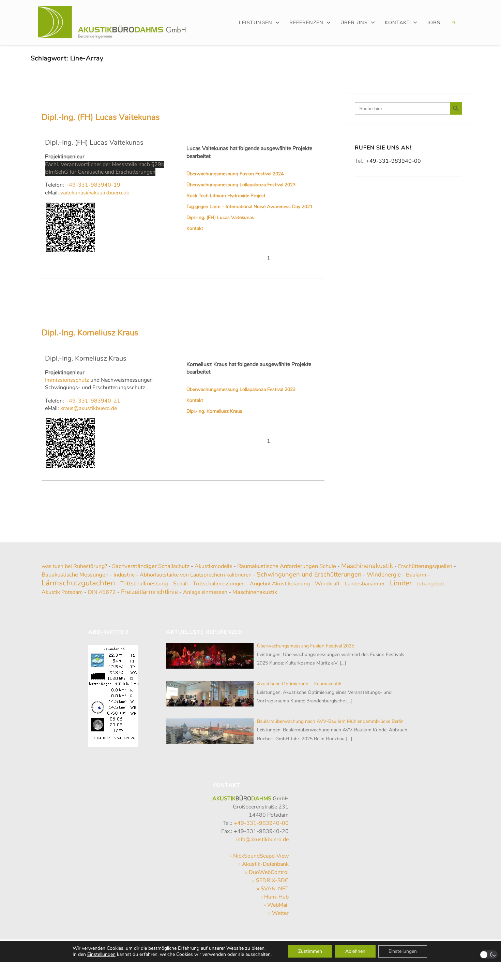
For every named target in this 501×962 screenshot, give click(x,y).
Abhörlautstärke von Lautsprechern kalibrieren (196, 575)
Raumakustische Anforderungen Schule (286, 566)
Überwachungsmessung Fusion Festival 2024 (235, 174)
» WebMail (276, 905)
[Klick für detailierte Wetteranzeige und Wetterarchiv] (113, 694)
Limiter (401, 583)
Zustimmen (310, 951)
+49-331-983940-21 (92, 401)
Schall (180, 583)
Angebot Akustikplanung (280, 583)
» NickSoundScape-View (259, 856)
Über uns (354, 22)
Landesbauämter (365, 583)
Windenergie (384, 574)
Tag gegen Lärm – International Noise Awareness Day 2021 (249, 206)
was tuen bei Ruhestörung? (74, 566)
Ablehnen (355, 951)
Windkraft (327, 583)
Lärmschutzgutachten (78, 583)
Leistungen (255, 22)
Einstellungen (101, 954)
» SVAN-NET (273, 888)
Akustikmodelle (213, 566)
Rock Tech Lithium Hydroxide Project (225, 195)
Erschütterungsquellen (425, 566)
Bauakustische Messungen (75, 575)
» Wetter (278, 913)
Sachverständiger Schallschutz (150, 566)
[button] (453, 22)
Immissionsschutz (67, 380)
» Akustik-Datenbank (263, 864)
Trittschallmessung (144, 583)
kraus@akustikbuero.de (88, 408)
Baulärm (416, 575)
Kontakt (397, 22)
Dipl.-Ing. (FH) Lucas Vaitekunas (101, 117)
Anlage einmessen (205, 592)
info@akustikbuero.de (262, 839)
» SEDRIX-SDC (270, 880)
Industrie (124, 575)
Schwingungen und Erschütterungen (309, 574)
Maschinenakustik (367, 565)
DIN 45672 (102, 592)
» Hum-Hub (274, 897)
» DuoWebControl (267, 872)
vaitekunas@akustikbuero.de (94, 192)
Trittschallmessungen (219, 583)
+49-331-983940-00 (393, 161)
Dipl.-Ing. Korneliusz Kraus (90, 332)
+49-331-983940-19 (92, 185)
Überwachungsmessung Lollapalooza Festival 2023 (240, 184)
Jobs (433, 22)
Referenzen (306, 22)
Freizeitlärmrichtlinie (149, 591)
